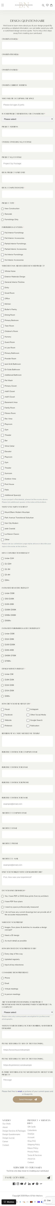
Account (31, 1137)
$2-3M (7, 569)
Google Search (36, 720)
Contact (6, 1145)
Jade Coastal (10, 528)
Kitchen (8, 304)
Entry (7, 287)
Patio (7, 490)
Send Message (25, 1099)
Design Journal (8, 1138)
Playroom (8, 424)
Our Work (6, 1124)
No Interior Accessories (14, 260)
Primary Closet (10, 386)
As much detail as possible (16, 941)
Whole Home (10, 271)
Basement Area (11, 402)
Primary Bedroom (12, 320)
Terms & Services (35, 1155)
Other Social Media (38, 715)
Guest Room (10, 342)
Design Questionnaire (11, 1134)
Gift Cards (32, 1127)
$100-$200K (10, 644)
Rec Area (8, 419)
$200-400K (9, 650)
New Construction (12, 208)
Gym (6, 429)
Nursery (8, 337)
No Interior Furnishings (14, 254)
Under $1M (9, 558)
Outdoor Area (10, 479)
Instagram (34, 709)
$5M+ (7, 580)
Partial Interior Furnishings (15, 243)
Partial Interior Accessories (16, 249)
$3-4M (7, 575)
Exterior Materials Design (15, 276)
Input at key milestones (14, 965)
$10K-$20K (9, 679)
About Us (31, 1159)
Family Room (10, 408)
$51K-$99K (9, 639)
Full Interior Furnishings (14, 232)
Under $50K (9, 593)
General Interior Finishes (15, 282)
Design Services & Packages (14, 1131)
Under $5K (9, 674)
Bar (6, 440)
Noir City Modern (11, 523)
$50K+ (7, 696)
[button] (43, 5)
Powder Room (10, 358)
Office (7, 298)
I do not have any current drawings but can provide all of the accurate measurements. (28, 913)
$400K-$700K (10, 655)
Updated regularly (12, 959)
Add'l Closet (10, 391)
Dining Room (10, 315)
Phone (7, 978)
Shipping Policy (34, 1144)
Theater (8, 435)
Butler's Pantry (11, 309)
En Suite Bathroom (12, 369)
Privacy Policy (33, 1151)
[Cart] (52, 5)
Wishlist (31, 1134)
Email (7, 983)
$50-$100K (9, 599)
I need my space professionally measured (21, 907)
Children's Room (11, 331)
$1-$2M (8, 564)
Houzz (7, 709)
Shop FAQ (32, 1141)
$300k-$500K (10, 615)
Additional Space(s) (13, 495)
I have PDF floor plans (14, 901)
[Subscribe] (48, 1178)
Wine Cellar (9, 446)
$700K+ (8, 661)
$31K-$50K (9, 690)
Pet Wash (9, 380)
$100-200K (9, 604)
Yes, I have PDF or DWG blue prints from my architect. (27, 896)
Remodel (8, 214)
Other (7, 539)
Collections (32, 1130)
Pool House (9, 484)
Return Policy (33, 1148)
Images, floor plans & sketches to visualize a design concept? (26, 928)
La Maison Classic (12, 534)
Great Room (9, 293)
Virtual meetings (11, 989)
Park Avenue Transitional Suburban (19, 517)
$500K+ (8, 620)
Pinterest (8, 725)
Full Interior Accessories (14, 238)
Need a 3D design (12, 935)
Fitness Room (10, 413)
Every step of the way (14, 954)
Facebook (9, 715)
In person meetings (12, 994)
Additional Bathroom (13, 375)
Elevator (8, 451)
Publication (34, 725)
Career (5, 1141)
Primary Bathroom (12, 353)
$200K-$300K (10, 609)
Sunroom (8, 473)
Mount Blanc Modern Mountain (17, 512)
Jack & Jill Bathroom (13, 364)
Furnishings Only (11, 219)
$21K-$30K (9, 685)
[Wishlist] (47, 5)
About (5, 1127)
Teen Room (9, 326)
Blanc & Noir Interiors (34, 1196)
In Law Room (10, 347)
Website (8, 720)
